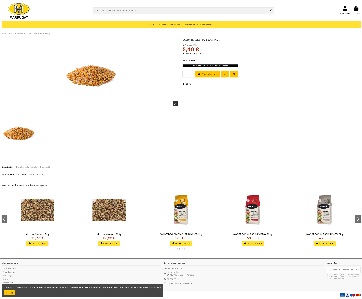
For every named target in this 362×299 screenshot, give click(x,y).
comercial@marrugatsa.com (180, 283)
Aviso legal (8, 275)
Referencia (187, 45)
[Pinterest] (190, 84)
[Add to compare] (234, 74)
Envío (5, 279)
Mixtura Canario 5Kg (37, 234)
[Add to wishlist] (225, 74)
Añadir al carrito (209, 74)
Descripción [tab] (7, 167)
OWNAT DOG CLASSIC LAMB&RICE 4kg (181, 234)
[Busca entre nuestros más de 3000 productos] (271, 10)
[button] (177, 249)
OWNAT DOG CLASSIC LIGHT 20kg (324, 234)
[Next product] (360, 34)
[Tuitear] (187, 84)
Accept (9, 293)
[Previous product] (358, 34)
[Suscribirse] (357, 270)
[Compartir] (183, 84)
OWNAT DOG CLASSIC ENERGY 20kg (252, 234)
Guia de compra (10, 272)
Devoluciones (9, 282)
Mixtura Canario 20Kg (109, 234)
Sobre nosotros (10, 268)
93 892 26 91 (172, 279)
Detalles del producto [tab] (26, 167)
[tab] (45, 168)
